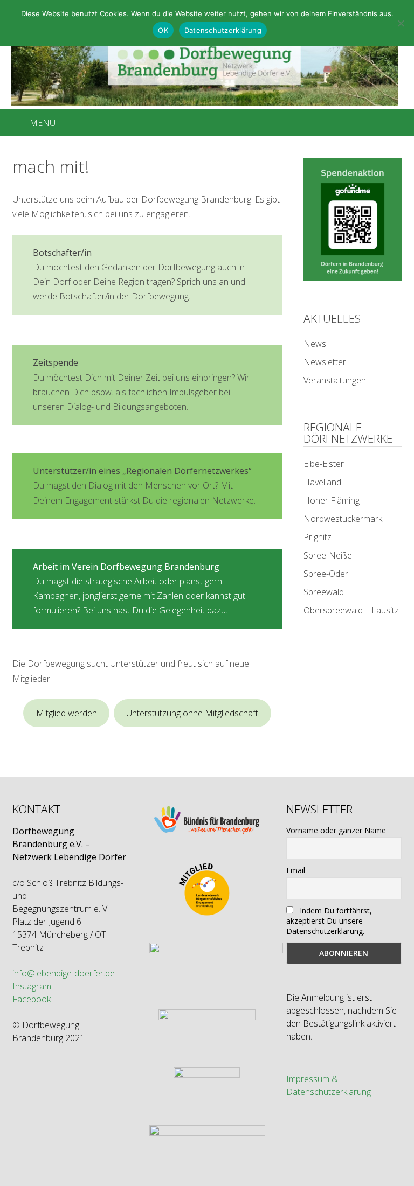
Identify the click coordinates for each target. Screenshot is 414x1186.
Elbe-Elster (323, 464)
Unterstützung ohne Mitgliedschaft (192, 713)
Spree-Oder (325, 574)
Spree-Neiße (327, 555)
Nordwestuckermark (342, 519)
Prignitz (317, 537)
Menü (43, 123)
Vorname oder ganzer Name (336, 830)
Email (295, 870)
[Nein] (400, 23)
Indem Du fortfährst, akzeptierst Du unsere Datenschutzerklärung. (329, 920)
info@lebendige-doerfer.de (63, 973)
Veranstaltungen (334, 380)
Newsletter (324, 362)
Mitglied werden (66, 713)
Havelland (322, 482)
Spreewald (323, 592)
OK (163, 30)
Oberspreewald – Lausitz (351, 610)
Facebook (31, 999)
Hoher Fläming (331, 500)
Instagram (31, 986)
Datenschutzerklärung (222, 30)
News (314, 344)
